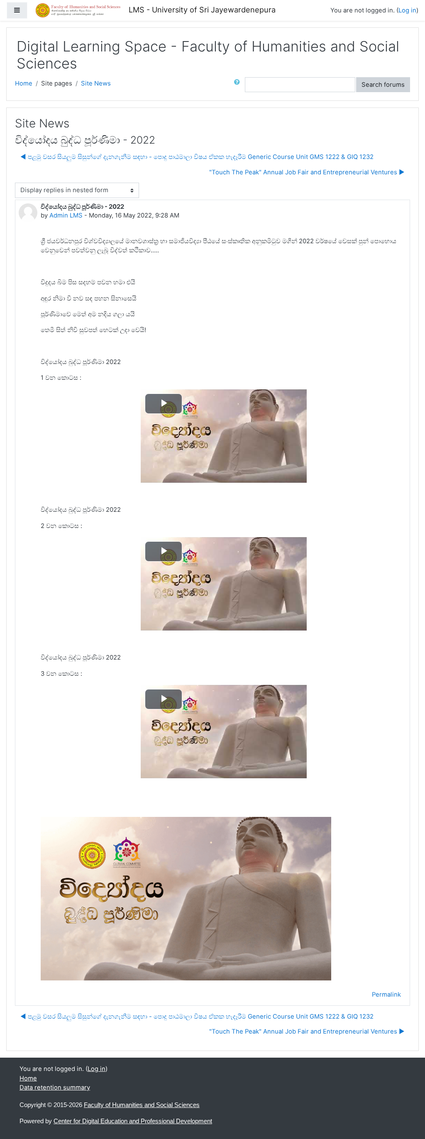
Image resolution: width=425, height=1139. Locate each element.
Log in (407, 10)
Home (23, 83)
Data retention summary (55, 1087)
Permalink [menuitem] (386, 994)
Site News (96, 83)
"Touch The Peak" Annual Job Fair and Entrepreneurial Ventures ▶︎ (307, 172)
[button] (238, 84)
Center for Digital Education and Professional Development (133, 1120)
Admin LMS (66, 215)
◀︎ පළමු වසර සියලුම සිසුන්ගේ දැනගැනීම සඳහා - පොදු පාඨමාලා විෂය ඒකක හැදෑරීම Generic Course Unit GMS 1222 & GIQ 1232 (197, 157)
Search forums (383, 84)
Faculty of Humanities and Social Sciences (142, 1104)
